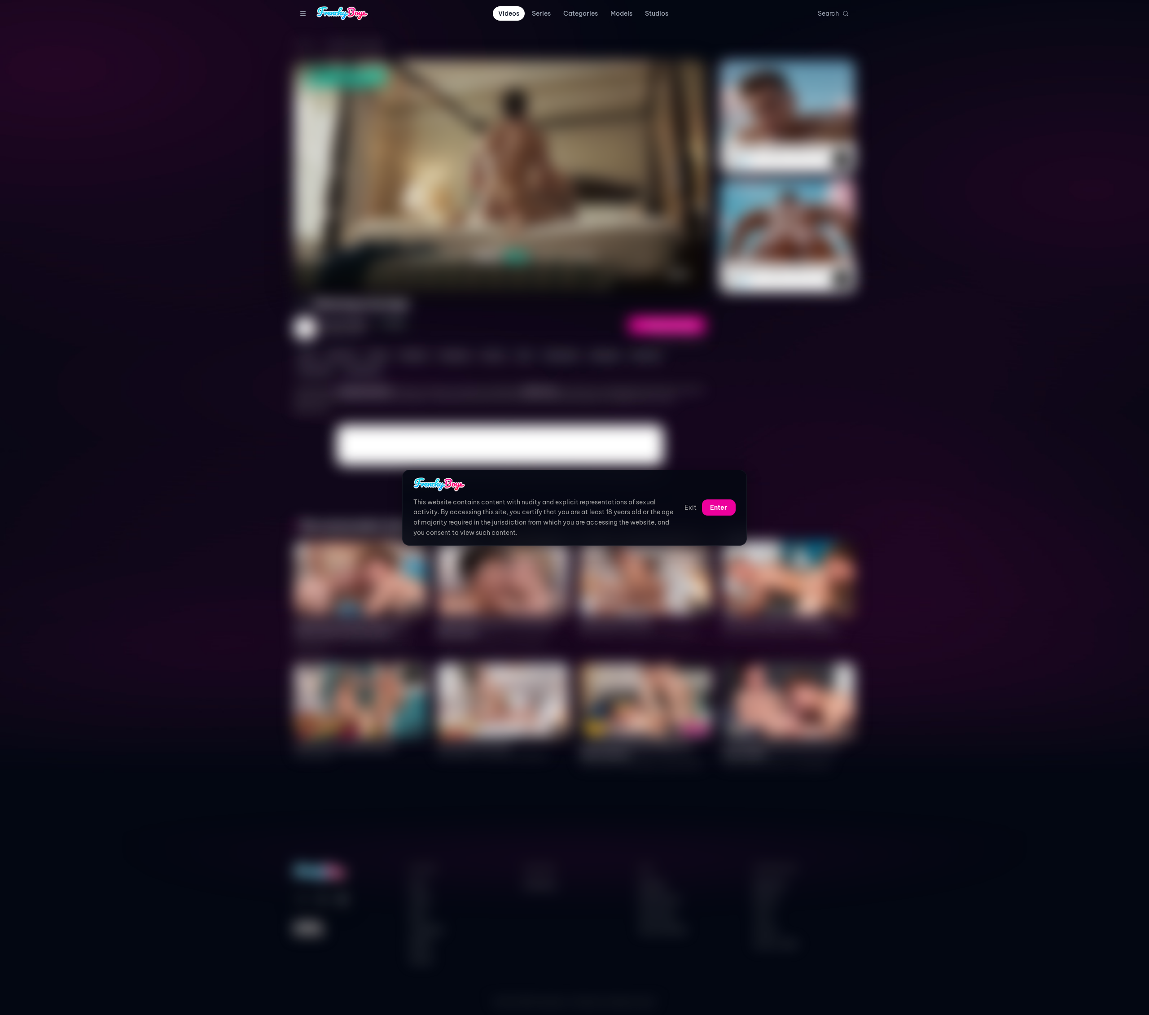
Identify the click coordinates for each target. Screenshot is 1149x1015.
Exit (690, 507)
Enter (718, 507)
